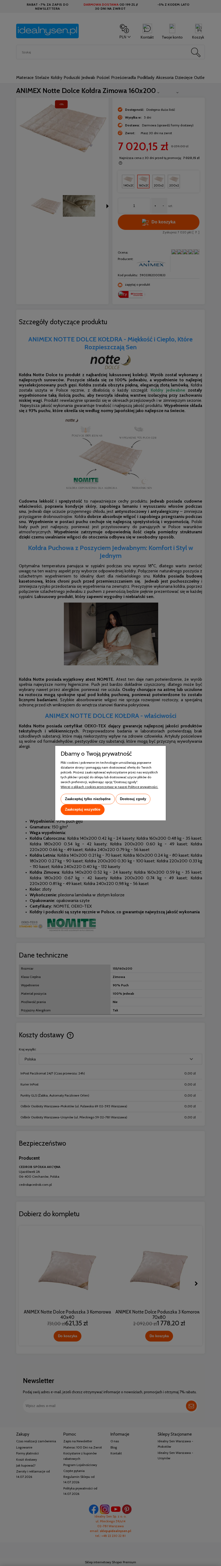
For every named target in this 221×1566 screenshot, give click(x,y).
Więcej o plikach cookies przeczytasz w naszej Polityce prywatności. (109, 787)
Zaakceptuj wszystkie (82, 810)
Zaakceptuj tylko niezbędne (87, 799)
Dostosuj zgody (133, 799)
